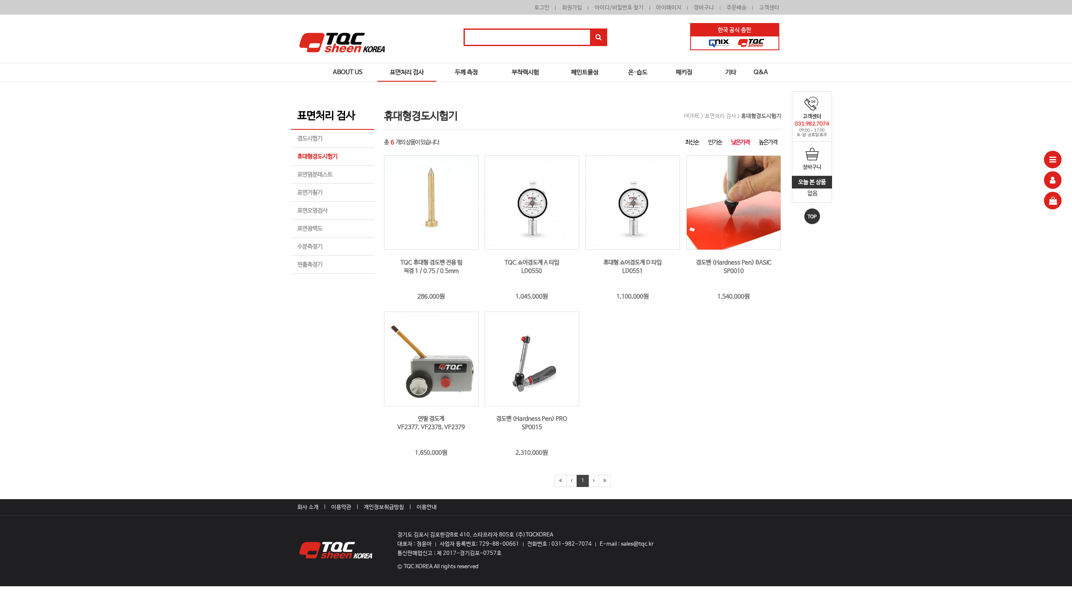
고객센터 (769, 8)
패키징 (684, 72)
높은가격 (768, 142)
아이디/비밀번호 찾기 (619, 8)
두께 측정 (466, 72)
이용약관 (341, 507)
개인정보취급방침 (384, 507)
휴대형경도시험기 (317, 156)
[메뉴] (1053, 159)
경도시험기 (309, 138)
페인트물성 (584, 72)
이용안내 (427, 507)
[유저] (1053, 180)
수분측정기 (309, 246)
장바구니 (704, 8)
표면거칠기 (309, 192)
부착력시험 (525, 72)
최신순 (692, 142)
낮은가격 (740, 142)
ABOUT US (348, 72)
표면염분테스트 (314, 174)
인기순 (715, 142)
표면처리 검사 (407, 72)
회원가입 (572, 8)
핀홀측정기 (309, 264)
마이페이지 (668, 8)
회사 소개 (308, 507)
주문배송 (737, 8)
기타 (730, 72)
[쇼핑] (1053, 200)
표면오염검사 (312, 210)
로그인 (541, 8)
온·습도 (637, 72)
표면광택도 (309, 228)
